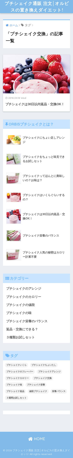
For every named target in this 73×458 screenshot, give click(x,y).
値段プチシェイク (38, 391)
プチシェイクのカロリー (23, 297)
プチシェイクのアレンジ (23, 288)
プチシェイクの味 (19, 313)
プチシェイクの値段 (20, 305)
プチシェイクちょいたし (43, 365)
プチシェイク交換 (43, 378)
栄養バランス (59, 391)
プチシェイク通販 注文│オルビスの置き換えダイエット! (37, 7)
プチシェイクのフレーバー (19, 371)
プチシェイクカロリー (17, 378)
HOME (39, 438)
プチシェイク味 (14, 384)
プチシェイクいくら (16, 365)
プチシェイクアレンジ (49, 371)
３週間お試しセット (16, 397)
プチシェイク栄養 (36, 384)
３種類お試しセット (20, 337)
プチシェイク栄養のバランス (27, 321)
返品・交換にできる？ (22, 329)
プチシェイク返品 (15, 391)
